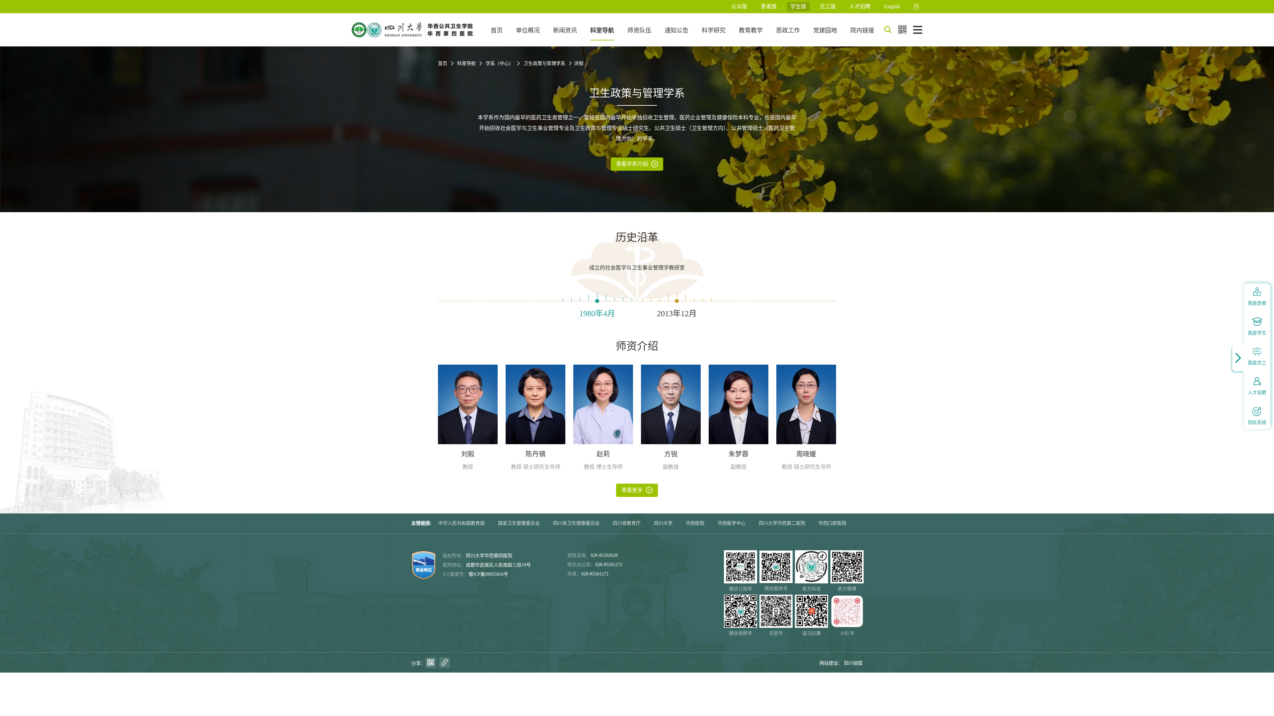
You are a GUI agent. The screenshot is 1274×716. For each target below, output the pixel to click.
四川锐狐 (853, 663)
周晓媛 (806, 454)
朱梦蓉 (738, 454)
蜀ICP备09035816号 (488, 574)
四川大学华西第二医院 (782, 523)
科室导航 (602, 30)
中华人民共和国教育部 (461, 523)
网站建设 (828, 663)
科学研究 (714, 30)
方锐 (670, 454)
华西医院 (695, 523)
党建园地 (825, 30)
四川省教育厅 (627, 523)
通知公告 (676, 30)
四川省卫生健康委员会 (576, 523)
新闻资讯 (565, 30)
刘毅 (467, 454)
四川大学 (663, 523)
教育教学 (751, 30)
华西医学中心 (731, 523)
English (892, 6)
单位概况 (528, 30)
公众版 (739, 6)
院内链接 (862, 30)
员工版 (828, 6)
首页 (497, 30)
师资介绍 (637, 346)
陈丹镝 (535, 454)
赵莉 (603, 454)
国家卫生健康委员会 (519, 523)
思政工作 (788, 30)
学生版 (798, 6)
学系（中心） (500, 63)
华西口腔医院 (832, 523)
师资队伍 (639, 30)
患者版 (769, 6)
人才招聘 (860, 6)
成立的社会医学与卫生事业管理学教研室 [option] (637, 267)
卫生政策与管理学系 (544, 63)
